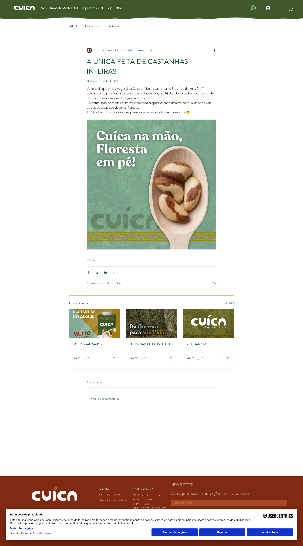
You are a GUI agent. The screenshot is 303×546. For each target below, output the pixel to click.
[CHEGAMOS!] (208, 323)
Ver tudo (229, 302)
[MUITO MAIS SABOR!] (94, 323)
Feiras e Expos (92, 26)
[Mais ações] (214, 50)
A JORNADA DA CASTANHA (150, 344)
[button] (291, 8)
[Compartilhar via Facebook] (88, 272)
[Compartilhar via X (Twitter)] (97, 272)
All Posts (73, 26)
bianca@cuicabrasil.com (113, 500)
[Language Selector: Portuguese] (255, 8)
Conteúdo (113, 26)
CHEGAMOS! (196, 344)
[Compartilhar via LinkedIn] (105, 272)
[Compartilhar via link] (114, 272)
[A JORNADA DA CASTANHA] (151, 323)
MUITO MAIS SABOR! (88, 344)
